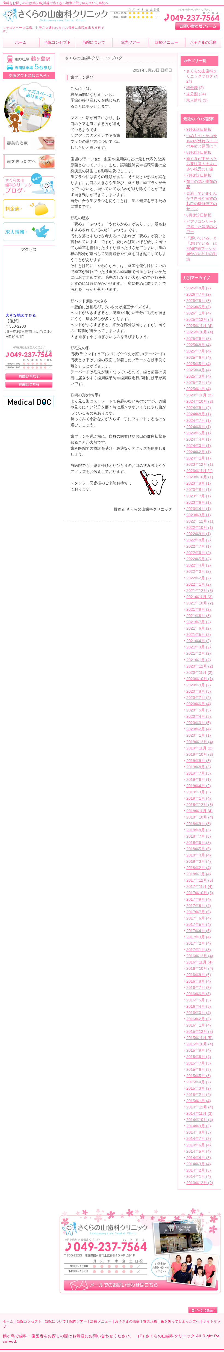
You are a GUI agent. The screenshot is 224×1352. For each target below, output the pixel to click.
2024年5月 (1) (198, 433)
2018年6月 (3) (198, 843)
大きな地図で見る (20, 315)
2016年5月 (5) (198, 1000)
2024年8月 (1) (198, 414)
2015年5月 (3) (198, 1076)
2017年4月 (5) (198, 931)
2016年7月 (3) (198, 988)
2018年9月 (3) (198, 824)
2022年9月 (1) (198, 534)
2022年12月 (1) (199, 521)
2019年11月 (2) (199, 748)
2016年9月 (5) (198, 975)
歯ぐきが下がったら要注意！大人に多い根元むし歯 (201, 164)
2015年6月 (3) (198, 1070)
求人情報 (194, 100)
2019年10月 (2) (199, 754)
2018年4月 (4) (198, 855)
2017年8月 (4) (198, 906)
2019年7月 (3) (198, 773)
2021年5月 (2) (198, 635)
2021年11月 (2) (199, 597)
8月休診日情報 (198, 152)
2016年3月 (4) (198, 1013)
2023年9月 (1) (198, 483)
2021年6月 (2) (198, 628)
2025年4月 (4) (198, 370)
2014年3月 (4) (198, 1164)
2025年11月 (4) (199, 326)
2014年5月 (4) (198, 1151)
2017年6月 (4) (198, 918)
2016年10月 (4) (199, 968)
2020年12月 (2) (199, 666)
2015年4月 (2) (198, 1082)
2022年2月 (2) (198, 578)
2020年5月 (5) (198, 710)
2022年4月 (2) (198, 565)
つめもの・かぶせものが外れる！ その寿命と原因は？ (202, 141)
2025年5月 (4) (198, 364)
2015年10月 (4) (199, 1044)
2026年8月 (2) (198, 288)
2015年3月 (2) (198, 1088)
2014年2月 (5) (198, 1170)
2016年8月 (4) (198, 981)
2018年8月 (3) (198, 830)
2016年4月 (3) (198, 1006)
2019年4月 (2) (198, 786)
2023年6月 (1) (198, 502)
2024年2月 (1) (198, 452)
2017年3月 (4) (198, 937)
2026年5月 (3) (198, 307)
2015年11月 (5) (199, 1038)
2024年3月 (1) (198, 446)
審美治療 (150, 1321)
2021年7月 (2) (198, 622)
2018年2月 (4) (198, 868)
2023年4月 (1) (198, 509)
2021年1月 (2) (198, 660)
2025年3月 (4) (198, 376)
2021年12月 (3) (199, 591)
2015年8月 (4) (198, 1057)
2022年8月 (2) (198, 540)
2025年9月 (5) (198, 339)
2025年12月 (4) (199, 320)
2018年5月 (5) (198, 849)
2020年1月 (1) (198, 735)
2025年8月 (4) (198, 345)
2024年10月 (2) (199, 401)
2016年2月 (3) (198, 1019)
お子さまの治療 (127, 1321)
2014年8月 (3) (198, 1132)
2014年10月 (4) (199, 1120)
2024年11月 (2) (199, 395)
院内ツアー (78, 1321)
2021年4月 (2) (198, 641)
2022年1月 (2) (198, 584)
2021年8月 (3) (198, 616)
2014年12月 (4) (199, 1107)
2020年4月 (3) (198, 716)
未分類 (192, 94)
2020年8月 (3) (198, 691)
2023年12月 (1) (199, 464)
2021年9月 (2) (198, 609)
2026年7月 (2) (198, 294)
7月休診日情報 (198, 175)
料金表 (192, 88)
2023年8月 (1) (198, 490)
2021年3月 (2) (198, 647)
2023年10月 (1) (199, 477)
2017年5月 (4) (198, 925)
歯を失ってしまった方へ (180, 1321)
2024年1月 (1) (198, 458)
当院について (55, 1321)
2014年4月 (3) (198, 1158)
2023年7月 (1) (198, 496)
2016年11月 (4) (199, 962)
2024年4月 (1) (198, 439)
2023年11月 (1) (199, 471)
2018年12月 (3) (199, 805)
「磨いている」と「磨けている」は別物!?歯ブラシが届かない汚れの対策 (201, 248)
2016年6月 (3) (198, 994)
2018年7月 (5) (198, 836)
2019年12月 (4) (199, 742)
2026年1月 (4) (198, 313)
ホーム (8, 1321)
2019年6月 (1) (198, 780)
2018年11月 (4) (199, 811)
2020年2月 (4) (198, 729)
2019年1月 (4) (198, 798)
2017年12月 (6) (199, 880)
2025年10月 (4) (199, 332)
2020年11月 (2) (199, 673)
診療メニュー (101, 1321)
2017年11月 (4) (199, 887)
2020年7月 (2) (198, 698)
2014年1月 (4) (198, 1177)
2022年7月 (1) (198, 546)
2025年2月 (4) (198, 383)
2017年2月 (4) (198, 943)
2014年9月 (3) (198, 1126)
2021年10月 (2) (199, 603)
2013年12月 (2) (199, 1183)
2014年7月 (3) (198, 1139)
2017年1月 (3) (198, 950)
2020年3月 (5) (198, 723)
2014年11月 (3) (199, 1113)
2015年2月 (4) (198, 1095)
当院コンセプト (29, 1321)
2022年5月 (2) (198, 559)
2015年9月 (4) (198, 1050)
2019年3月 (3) (198, 792)
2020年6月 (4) (198, 704)
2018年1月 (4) (198, 874)
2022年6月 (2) (198, 553)
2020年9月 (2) (198, 685)
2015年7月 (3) (198, 1063)
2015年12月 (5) (199, 1032)
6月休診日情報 (198, 215)
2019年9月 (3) (198, 761)
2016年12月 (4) (199, 956)
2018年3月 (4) (198, 861)
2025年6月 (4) (198, 357)
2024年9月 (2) (198, 408)
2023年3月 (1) (198, 515)
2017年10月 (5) (199, 893)
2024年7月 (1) (198, 421)
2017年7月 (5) (198, 912)
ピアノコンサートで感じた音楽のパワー (201, 227)
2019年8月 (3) (198, 767)
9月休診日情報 (198, 130)
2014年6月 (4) (198, 1145)
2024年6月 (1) (198, 427)
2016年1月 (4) (198, 1025)
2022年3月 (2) (198, 572)
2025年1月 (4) (198, 389)
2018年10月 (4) (199, 817)
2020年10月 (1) (199, 679)
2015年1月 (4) (198, 1101)
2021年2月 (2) (198, 653)
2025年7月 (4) (198, 351)
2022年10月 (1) (199, 528)
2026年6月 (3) (198, 301)
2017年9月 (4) (198, 899)
